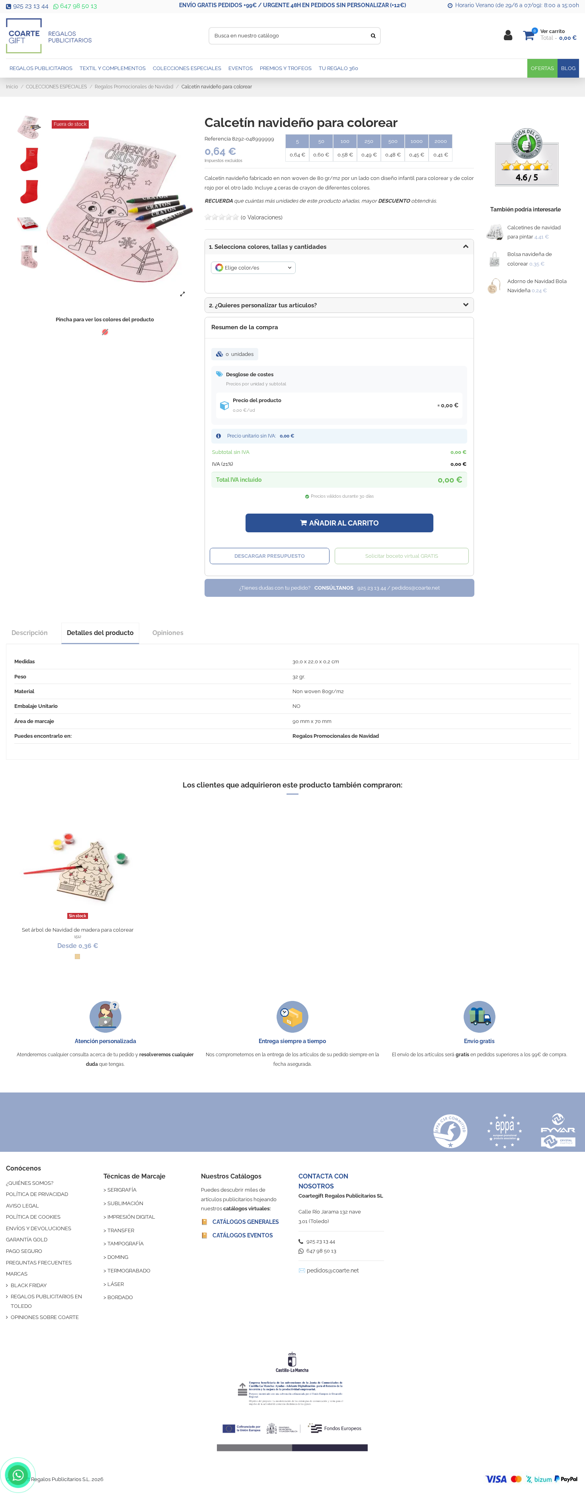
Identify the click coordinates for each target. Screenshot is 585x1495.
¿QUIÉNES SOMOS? (29, 1183)
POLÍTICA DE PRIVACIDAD (37, 1194)
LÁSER (115, 1284)
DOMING (117, 1257)
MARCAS (16, 1274)
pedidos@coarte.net (333, 1270)
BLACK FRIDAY (29, 1285)
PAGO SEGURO (24, 1251)
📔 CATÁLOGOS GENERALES (240, 1222)
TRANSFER (120, 1230)
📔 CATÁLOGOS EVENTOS (237, 1235)
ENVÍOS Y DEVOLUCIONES (38, 1228)
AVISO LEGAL (22, 1206)
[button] (339, 305)
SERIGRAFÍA (121, 1190)
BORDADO (120, 1297)
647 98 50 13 (77, 6)
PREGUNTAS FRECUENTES (39, 1263)
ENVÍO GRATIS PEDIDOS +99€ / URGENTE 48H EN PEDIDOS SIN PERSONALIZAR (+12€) (292, 5)
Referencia (218, 139)
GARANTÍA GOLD (26, 1240)
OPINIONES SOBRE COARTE (45, 1317)
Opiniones (167, 633)
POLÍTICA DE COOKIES (33, 1217)
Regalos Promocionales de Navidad (335, 736)
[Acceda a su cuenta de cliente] (508, 35)
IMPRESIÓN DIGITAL (131, 1217)
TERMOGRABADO (128, 1271)
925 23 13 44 (31, 6)
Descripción (30, 633)
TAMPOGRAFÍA (125, 1244)
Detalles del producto (100, 633)
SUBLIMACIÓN (125, 1203)
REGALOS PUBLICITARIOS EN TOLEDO (46, 1301)
